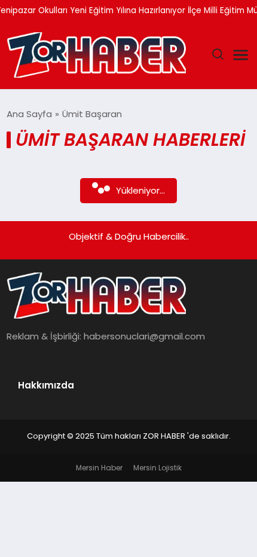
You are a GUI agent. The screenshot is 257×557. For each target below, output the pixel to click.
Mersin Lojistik (157, 468)
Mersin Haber (99, 468)
